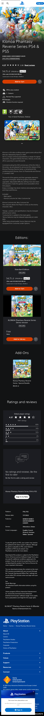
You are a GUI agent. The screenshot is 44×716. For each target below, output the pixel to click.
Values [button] (5, 658)
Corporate (6, 645)
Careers (5, 637)
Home (5, 626)
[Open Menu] (2, 3)
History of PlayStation (9, 648)
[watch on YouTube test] (34, 137)
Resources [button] (7, 667)
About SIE (6, 634)
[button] (22, 130)
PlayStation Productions (10, 642)
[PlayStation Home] (22, 3)
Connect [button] (6, 672)
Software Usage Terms (36, 706)
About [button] (5, 631)
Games (11, 626)
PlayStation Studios (9, 639)
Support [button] (6, 663)
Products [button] (6, 653)
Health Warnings (10, 583)
